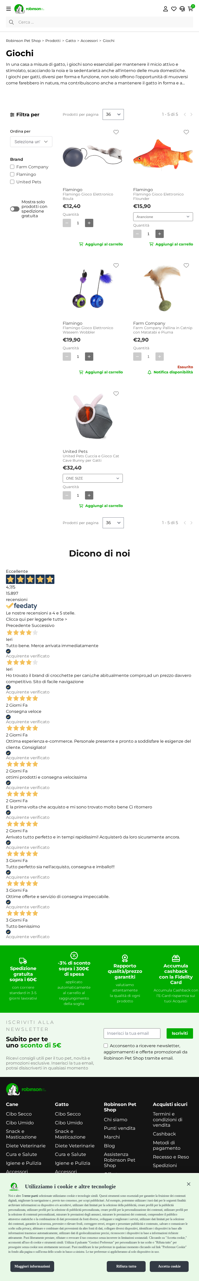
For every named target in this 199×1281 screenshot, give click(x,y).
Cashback (164, 1134)
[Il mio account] (165, 8)
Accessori (17, 1172)
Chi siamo (115, 1120)
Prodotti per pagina (80, 114)
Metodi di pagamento (166, 1145)
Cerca (11, 22)
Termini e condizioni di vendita (167, 1119)
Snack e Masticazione (21, 1134)
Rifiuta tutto (126, 1266)
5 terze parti (30, 1196)
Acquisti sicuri (170, 1104)
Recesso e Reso (171, 1157)
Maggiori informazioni (32, 1266)
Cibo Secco (19, 1114)
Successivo (43, 625)
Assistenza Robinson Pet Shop (119, 1160)
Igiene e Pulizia (23, 1163)
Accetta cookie (169, 1266)
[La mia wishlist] (173, 8)
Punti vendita (120, 1128)
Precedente (18, 625)
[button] (189, 1184)
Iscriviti (180, 1033)
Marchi (112, 1137)
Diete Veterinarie (26, 1146)
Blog (109, 1146)
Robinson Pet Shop (120, 1107)
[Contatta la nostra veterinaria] (182, 8)
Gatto (62, 1104)
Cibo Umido (20, 1123)
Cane (12, 1104)
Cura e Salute (21, 1154)
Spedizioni (165, 1165)
